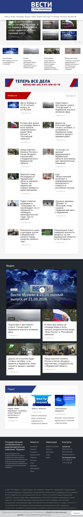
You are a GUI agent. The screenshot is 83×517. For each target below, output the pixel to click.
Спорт (26, 58)
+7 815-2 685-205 (67, 463)
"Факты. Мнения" (38, 409)
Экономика (48, 58)
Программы (50, 452)
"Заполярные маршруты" (61, 410)
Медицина (33, 466)
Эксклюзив (7, 58)
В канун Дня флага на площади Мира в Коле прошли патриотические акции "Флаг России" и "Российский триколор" (30, 131)
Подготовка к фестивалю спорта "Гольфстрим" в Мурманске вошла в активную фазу (30, 64)
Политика (33, 449)
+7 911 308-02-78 (67, 460)
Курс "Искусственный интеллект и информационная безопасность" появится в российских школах (64, 181)
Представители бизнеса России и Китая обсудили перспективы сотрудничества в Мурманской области (51, 65)
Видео (13, 290)
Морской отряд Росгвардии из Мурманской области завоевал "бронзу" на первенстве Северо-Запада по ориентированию (29, 182)
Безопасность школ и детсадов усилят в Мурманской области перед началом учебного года (30, 235)
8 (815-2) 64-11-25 (67, 449)
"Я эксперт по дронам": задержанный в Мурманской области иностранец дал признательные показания (72, 65)
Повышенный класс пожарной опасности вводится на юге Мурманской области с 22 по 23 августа (65, 234)
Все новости (71, 95)
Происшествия (71, 58)
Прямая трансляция (52, 446)
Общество (33, 457)
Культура (33, 460)
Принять (76, 513)
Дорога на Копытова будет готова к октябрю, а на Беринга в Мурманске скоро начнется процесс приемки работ (23, 27)
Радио (48, 455)
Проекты (49, 449)
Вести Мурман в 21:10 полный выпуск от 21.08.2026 (10, 62)
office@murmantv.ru (68, 455)
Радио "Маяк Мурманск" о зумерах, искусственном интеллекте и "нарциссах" (17, 413)
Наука (32, 471)
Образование (34, 468)
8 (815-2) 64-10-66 (67, 452)
